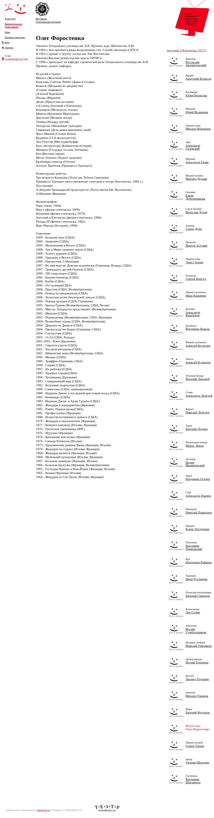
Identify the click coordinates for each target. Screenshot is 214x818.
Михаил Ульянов (197, 696)
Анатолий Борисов (198, 78)
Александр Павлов (198, 495)
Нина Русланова (197, 579)
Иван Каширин (196, 295)
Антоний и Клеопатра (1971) (186, 50)
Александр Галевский (193, 147)
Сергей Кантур (196, 279)
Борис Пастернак (197, 529)
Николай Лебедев (197, 412)
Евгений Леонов (197, 429)
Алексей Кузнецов (198, 362)
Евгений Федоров (198, 712)
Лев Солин (193, 612)
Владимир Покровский (194, 547)
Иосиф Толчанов (197, 662)
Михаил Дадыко (196, 178)
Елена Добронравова (195, 197)
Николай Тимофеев (199, 646)
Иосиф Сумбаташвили (196, 630)
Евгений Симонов (198, 596)
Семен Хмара (195, 746)
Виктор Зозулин (196, 245)
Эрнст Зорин (194, 262)
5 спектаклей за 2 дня (16, 59)
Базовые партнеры (15, 37)
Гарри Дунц (194, 229)
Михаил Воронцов (198, 128)
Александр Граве (197, 162)
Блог (7, 42)
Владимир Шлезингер (193, 781)
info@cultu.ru (43, 810)
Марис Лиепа (195, 445)
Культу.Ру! (10, 19)
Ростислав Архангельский (196, 64)
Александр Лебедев (199, 395)
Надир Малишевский (195, 464)
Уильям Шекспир (197, 762)
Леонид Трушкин (197, 679)
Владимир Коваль (198, 329)
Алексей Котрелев (198, 345)
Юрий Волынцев (197, 112)
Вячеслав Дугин (196, 212)
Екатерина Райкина (199, 562)
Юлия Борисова (196, 95)
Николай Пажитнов (199, 512)
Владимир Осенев (198, 479)
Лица (7, 32)
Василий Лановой (198, 379)
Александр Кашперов (193, 314)
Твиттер (9, 47)
